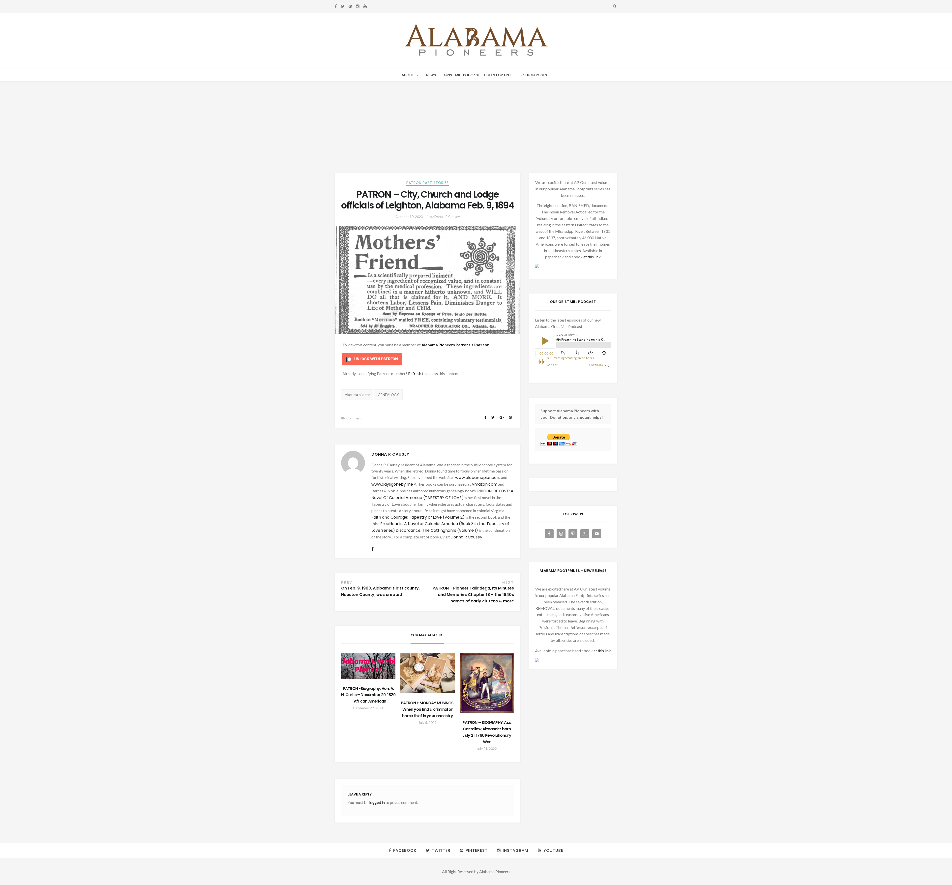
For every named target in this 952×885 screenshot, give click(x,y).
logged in (377, 802)
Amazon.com (484, 484)
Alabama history (357, 394)
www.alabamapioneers (477, 477)
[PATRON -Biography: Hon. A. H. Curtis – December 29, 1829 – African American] (368, 666)
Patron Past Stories (427, 182)
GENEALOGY (388, 394)
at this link (592, 256)
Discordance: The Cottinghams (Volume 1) (437, 530)
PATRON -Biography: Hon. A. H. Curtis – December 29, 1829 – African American (368, 695)
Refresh (414, 373)
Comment (354, 418)
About (408, 75)
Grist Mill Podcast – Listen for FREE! (478, 75)
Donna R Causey (447, 216)
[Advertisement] (476, 118)
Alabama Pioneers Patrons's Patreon (455, 344)
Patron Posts (533, 75)
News (431, 75)
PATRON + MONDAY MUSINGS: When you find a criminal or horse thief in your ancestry (427, 709)
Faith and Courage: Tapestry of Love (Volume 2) (418, 517)
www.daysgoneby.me (392, 484)
